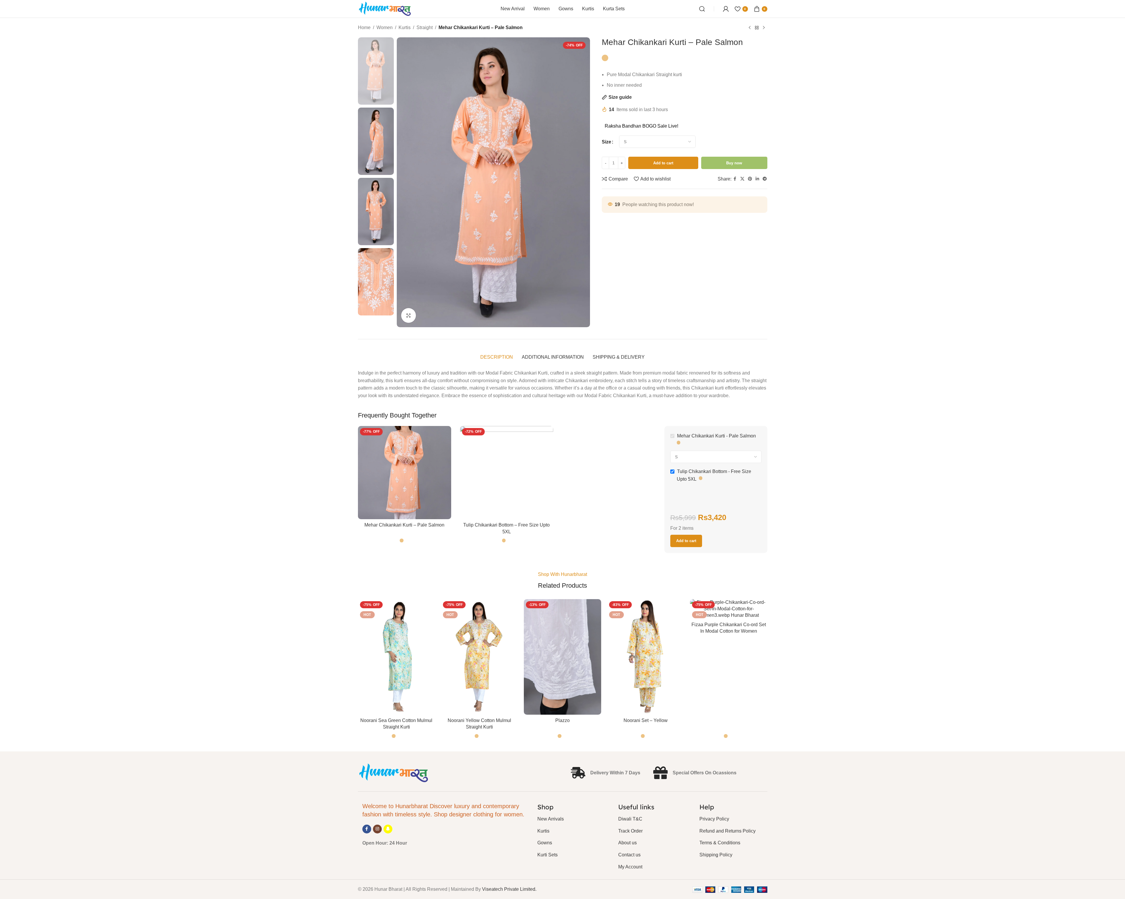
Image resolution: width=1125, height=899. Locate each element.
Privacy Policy (714, 818)
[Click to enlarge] (408, 315)
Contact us (629, 854)
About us (627, 842)
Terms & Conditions (719, 842)
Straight (424, 27)
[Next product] (763, 27)
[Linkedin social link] (757, 179)
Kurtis (405, 27)
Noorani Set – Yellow (646, 720)
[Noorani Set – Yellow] (645, 657)
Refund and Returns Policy (727, 830)
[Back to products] (756, 27)
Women (384, 27)
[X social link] (742, 179)
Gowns (544, 842)
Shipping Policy (715, 854)
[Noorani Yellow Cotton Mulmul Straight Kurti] (479, 657)
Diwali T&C (630, 818)
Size (606, 141)
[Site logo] (385, 8)
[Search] (702, 9)
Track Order (630, 830)
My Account (630, 866)
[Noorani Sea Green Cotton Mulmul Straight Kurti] (396, 657)
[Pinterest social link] (750, 179)
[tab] (496, 357)
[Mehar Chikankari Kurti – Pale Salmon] (404, 472)
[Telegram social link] (765, 179)
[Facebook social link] (735, 179)
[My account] (726, 9)
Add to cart (663, 163)
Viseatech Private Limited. (509, 889)
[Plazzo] (562, 657)
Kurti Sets (547, 854)
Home (364, 27)
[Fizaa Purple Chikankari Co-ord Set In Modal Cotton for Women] (728, 609)
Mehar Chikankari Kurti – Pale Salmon (404, 524)
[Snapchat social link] (388, 829)
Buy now (734, 163)
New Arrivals (550, 818)
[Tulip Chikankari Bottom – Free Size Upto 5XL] (506, 472)
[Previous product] (749, 27)
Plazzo (562, 720)
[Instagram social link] (377, 829)
